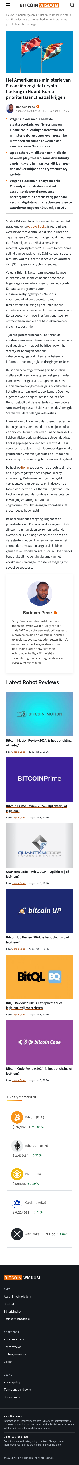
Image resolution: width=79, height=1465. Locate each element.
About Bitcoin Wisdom (17, 1296)
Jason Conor (19, 752)
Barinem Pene (37, 612)
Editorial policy (12, 1311)
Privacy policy (12, 1382)
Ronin (25, 467)
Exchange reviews (15, 1354)
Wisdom (22, 1278)
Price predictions (14, 1339)
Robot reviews (12, 1346)
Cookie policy (12, 1397)
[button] (72, 5)
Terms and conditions (17, 1389)
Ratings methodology (17, 1318)
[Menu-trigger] (8, 5)
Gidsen (8, 1361)
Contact (9, 1304)
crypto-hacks (37, 226)
